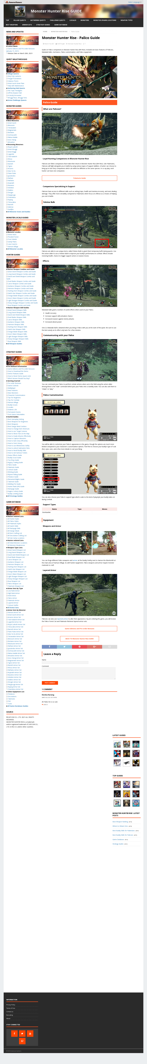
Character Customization (16, 395)
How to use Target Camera (17, 431)
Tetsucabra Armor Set (15, 627)
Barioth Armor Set (14, 665)
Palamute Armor (13, 600)
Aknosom (11, 125)
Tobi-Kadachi (12, 156)
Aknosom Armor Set (15, 639)
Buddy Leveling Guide (15, 494)
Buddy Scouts (12, 405)
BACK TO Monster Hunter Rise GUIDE (80, 639)
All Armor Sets (13, 608)
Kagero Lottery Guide (15, 491)
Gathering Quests (38, 20)
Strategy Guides (43, 25)
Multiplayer (11, 388)
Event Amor (12, 596)
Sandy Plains (12, 242)
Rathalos (11, 180)
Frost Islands (12, 239)
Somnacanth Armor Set (16, 651)
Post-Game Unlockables (16, 414)
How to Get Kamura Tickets (17, 453)
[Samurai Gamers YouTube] (30, 1033)
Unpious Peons (13, 81)
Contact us (9, 1012)
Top (7, 20)
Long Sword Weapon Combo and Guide (22, 274)
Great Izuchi (12, 123)
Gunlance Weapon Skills (16, 322)
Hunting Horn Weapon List (17, 567)
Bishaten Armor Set (15, 641)
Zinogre (10, 192)
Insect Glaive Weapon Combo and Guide (22, 298)
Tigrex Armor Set (14, 663)
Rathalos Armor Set (15, 670)
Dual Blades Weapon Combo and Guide (22, 281)
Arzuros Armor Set (14, 617)
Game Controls (13, 386)
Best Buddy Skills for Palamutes (124, 831)
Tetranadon (12, 128)
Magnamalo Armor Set (16, 660)
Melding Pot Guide (14, 484)
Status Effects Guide (15, 455)
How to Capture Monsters (17, 438)
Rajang (10, 200)
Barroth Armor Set (14, 629)
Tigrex (10, 166)
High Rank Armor (14, 593)
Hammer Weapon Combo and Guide (20, 288)
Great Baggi (12, 152)
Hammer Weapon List (15, 564)
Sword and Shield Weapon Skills (19, 315)
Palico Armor (12, 598)
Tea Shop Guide (13, 460)
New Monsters (13, 393)
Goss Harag (12, 140)
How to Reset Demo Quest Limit (19, 376)
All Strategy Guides (15, 496)
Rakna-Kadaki (12, 137)
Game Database (60, 25)
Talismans (11, 699)
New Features (13, 390)
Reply (46, 705)
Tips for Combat (13, 400)
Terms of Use (10, 1008)
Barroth (10, 204)
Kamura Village (13, 246)
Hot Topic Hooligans (15, 91)
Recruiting (9, 1015)
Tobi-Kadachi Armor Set (16, 620)
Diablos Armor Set (14, 680)
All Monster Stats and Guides (19, 212)
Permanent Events (14, 412)
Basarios (11, 185)
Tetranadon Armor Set (16, 636)
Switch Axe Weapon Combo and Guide (21, 293)
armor (75, 560)
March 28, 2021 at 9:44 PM (49, 697)
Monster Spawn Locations (104, 20)
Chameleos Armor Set (15, 689)
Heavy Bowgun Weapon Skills (18, 339)
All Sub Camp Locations (16, 538)
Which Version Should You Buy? (19, 378)
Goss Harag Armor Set (16, 658)
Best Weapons (12, 25)
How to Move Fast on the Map (18, 434)
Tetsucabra (12, 202)
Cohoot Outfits (13, 605)
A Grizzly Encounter (14, 95)
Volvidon (11, 188)
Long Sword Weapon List (16, 552)
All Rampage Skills (14, 528)
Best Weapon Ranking (120, 822)
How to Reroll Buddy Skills (17, 450)
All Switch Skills (13, 526)
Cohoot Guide (13, 470)
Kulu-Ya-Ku (11, 171)
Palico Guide (12, 465)
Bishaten (11, 132)
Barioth (10, 164)
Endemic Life (12, 410)
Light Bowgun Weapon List (17, 576)
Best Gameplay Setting (16, 419)
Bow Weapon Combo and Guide (19, 305)
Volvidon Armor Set (14, 677)
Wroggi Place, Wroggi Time (17, 98)
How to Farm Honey (15, 443)
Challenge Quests (57, 20)
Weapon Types (126, 20)
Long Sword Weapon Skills (17, 312)
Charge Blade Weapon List (17, 572)
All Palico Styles (13, 521)
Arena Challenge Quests (17, 100)
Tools (10, 704)
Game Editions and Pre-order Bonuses (79, 629)
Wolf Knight (61, 44)
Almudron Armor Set (15, 656)
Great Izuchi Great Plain (16, 83)
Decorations (12, 696)
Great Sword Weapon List (17, 550)
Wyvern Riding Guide (15, 474)
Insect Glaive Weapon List (17, 574)
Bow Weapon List (14, 581)
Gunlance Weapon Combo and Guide (21, 286)
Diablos (10, 190)
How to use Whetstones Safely (18, 446)
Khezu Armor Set (14, 668)
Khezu (10, 159)
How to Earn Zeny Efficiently (18, 441)
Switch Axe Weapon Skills (16, 329)
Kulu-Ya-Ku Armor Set (15, 634)
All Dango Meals (13, 531)
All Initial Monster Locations (17, 543)
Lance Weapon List (14, 560)
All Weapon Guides (15, 344)
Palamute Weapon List (16, 586)
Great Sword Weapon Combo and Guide (22, 272)
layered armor (62, 619)
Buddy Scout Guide (14, 458)
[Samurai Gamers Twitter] (22, 1033)
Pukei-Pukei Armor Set (15, 632)
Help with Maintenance (16, 86)
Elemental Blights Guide (16, 479)
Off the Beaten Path (15, 93)
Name (44, 660)
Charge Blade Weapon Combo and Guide (22, 296)
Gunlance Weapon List (15, 562)
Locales (73, 20)
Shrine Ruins (12, 234)
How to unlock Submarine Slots (19, 448)
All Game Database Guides (18, 706)
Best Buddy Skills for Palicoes (123, 835)
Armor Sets (27, 25)
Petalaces (11, 694)
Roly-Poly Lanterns (14, 76)
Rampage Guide (13, 489)
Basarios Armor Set (15, 675)
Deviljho (11, 209)
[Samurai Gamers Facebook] (14, 1033)
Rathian (10, 178)
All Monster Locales (15, 249)
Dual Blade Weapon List (16, 557)
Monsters (85, 20)
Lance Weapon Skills (15, 320)
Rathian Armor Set (14, 646)
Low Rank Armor (14, 591)
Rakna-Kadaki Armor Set (16, 653)
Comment (45, 666)
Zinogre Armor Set (14, 682)
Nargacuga (11, 195)
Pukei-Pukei (12, 173)
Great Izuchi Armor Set (16, 615)
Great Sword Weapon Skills (17, 310)
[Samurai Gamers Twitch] (22, 1041)
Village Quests (19, 20)
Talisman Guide (13, 482)
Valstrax (10, 207)
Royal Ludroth (13, 147)
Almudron (11, 142)
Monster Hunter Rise (75, 44)
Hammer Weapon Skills (16, 324)
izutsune (12, 161)
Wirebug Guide (13, 472)
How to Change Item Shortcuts (18, 429)
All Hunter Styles (13, 519)
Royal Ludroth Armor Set (16, 624)
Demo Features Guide (15, 374)
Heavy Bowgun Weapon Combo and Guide (23, 303)
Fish (9, 701)
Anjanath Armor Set (15, 672)
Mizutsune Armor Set (15, 644)
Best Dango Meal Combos (17, 426)
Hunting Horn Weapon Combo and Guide (22, 291)
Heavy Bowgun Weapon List (18, 579)
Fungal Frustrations (14, 79)
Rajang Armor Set (14, 687)
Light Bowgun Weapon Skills (18, 336)
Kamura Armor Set (14, 612)
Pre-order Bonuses (14, 383)
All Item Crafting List (15, 533)
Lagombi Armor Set (15, 622)
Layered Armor (13, 603)
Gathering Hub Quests (16, 88)
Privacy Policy (10, 1005)
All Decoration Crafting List (17, 536)
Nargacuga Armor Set (15, 684)
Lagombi (11, 154)
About (8, 1018)
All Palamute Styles (14, 524)
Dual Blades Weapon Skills (17, 317)
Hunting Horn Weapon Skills (17, 327)
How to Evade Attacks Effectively (19, 436)
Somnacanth (12, 135)
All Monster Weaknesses (16, 545)
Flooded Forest (13, 237)
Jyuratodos (11, 176)
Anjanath (11, 183)
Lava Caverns (12, 244)
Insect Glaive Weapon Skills (17, 334)
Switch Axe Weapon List (16, 569)
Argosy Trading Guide (15, 462)
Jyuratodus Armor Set (15, 648)
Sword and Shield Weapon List (18, 555)
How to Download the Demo (18, 371)
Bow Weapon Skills (14, 341)
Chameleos (12, 197)
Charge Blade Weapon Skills (17, 332)
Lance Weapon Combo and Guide (19, 284)
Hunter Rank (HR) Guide (16, 486)
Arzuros (10, 168)
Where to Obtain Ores (120, 826)
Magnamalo (12, 130)
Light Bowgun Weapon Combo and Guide (22, 300)
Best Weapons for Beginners (18, 422)
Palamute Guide (79, 178)
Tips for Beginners (14, 398)
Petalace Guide (13, 477)
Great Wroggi (12, 149)
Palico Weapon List (14, 584)
